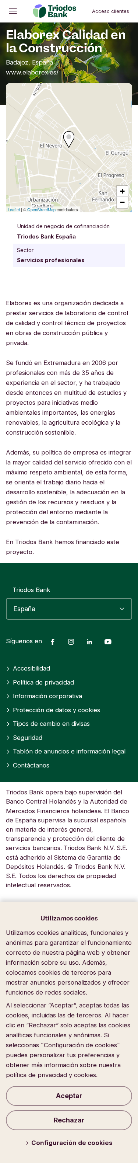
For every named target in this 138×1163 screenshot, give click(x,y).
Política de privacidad (43, 682)
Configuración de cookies (72, 1142)
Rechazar (69, 1120)
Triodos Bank (31, 589)
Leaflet (14, 209)
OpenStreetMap (41, 209)
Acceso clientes (110, 11)
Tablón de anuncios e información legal (69, 751)
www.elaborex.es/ (32, 72)
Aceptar (69, 1096)
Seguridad (27, 737)
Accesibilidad (31, 668)
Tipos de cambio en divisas (51, 723)
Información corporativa (47, 696)
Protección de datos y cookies (56, 710)
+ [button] (122, 191)
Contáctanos (31, 765)
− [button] (122, 202)
